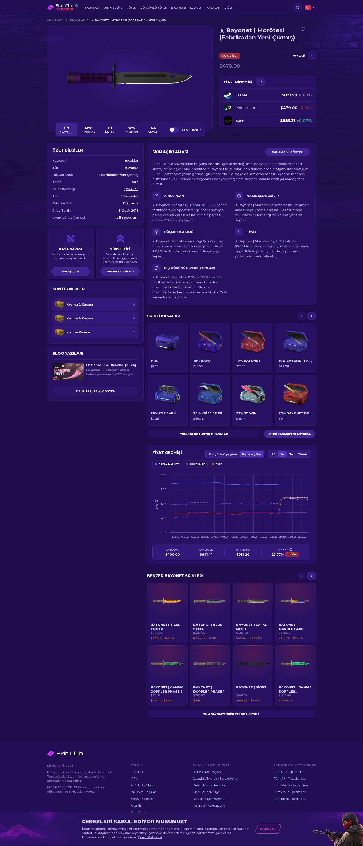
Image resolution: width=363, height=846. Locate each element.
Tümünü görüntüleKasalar (204, 434)
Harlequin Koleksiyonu (209, 805)
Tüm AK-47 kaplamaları (290, 779)
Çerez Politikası (142, 799)
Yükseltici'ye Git (120, 271)
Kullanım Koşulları (144, 792)
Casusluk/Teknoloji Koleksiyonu (215, 779)
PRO (134, 779)
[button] (167, 613)
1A (282, 454)
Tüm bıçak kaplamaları (290, 799)
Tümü (302, 454)
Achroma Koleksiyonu (209, 799)
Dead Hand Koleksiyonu (210, 785)
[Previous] (301, 316)
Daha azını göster (287, 152)
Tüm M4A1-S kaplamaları (291, 785)
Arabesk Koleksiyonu (208, 772)
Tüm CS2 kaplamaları (289, 772)
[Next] (311, 316)
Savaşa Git (71, 271)
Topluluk (137, 772)
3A (291, 454)
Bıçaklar (77, 20)
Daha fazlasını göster (95, 391)
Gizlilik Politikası (142, 785)
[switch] (174, 130)
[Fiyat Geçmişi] (260, 82)
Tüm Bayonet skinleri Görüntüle (231, 714)
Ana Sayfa (55, 20)
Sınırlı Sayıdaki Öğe (206, 792)
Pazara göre (251, 454)
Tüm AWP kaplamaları (290, 792)
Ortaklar (137, 805)
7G (273, 454)
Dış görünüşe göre (223, 454)
